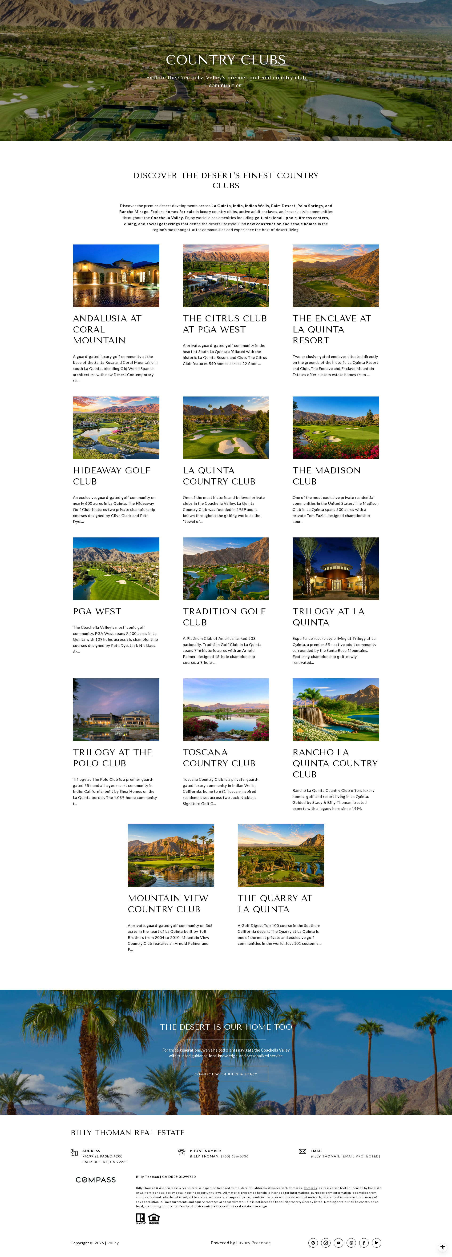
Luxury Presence (253, 1242)
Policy (113, 1243)
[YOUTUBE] (338, 1243)
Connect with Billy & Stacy (226, 1074)
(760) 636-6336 (235, 1156)
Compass (310, 1188)
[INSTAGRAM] (351, 1243)
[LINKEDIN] (376, 1243)
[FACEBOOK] (364, 1243)
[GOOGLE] (313, 1243)
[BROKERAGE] (326, 1243)
